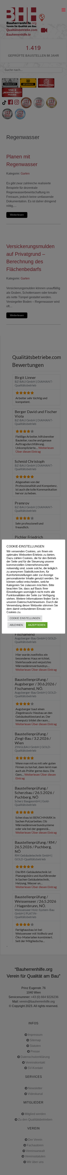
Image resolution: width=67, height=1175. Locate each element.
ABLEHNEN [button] (16, 625)
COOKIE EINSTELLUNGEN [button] (25, 618)
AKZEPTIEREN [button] (36, 625)
